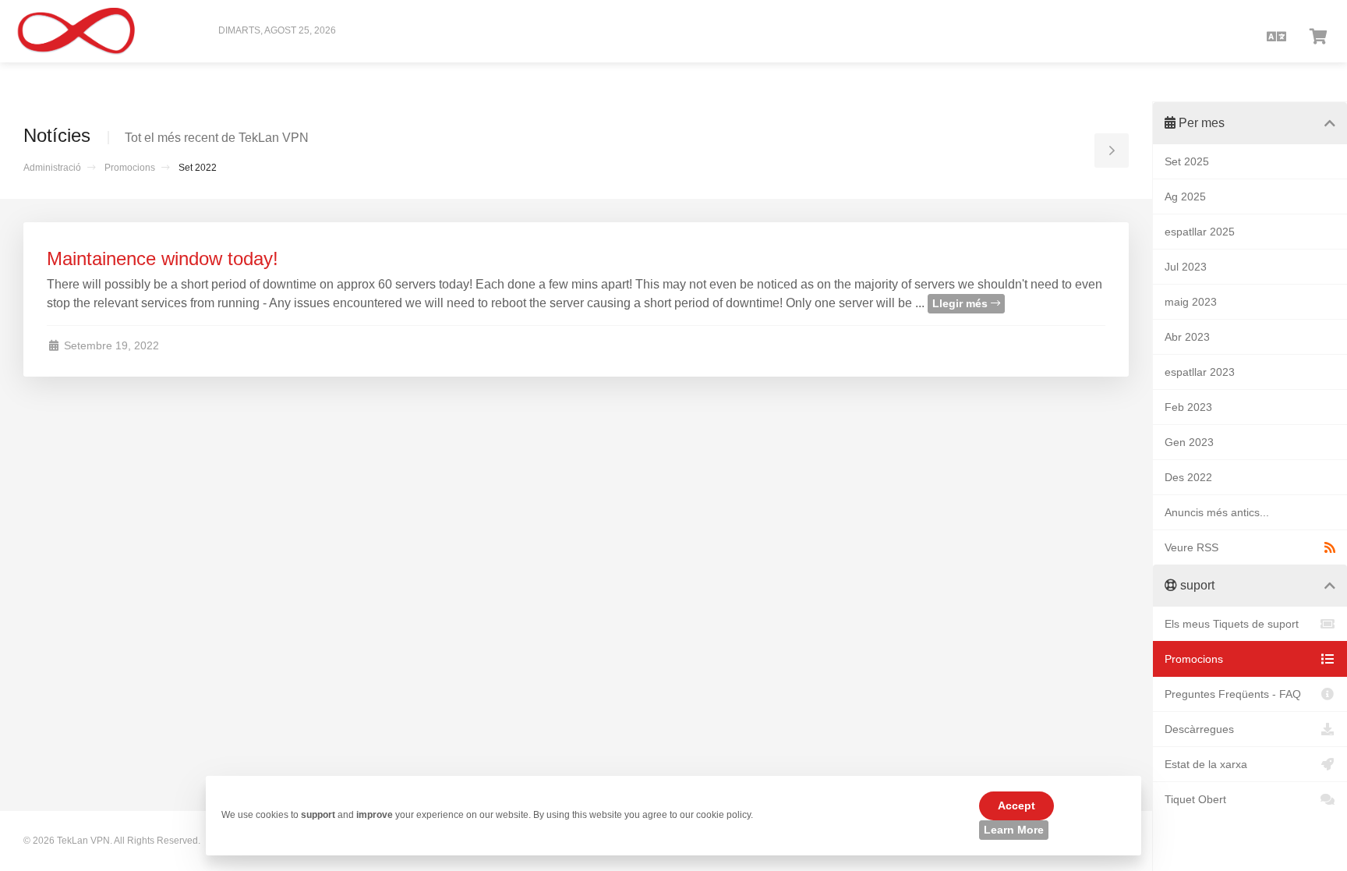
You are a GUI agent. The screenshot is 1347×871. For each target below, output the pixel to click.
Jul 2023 (1186, 266)
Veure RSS (1191, 547)
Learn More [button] (1014, 829)
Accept (1016, 805)
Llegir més (961, 303)
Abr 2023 (1187, 337)
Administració (52, 167)
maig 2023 (1191, 302)
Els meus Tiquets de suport (1232, 624)
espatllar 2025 (1200, 231)
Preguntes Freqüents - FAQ (1233, 694)
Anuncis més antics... (1217, 512)
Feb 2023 (1188, 407)
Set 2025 (1187, 161)
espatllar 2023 (1200, 372)
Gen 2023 (1189, 442)
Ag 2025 (1185, 196)
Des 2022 (1188, 477)
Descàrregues (1199, 729)
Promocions (129, 167)
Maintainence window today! (162, 258)
